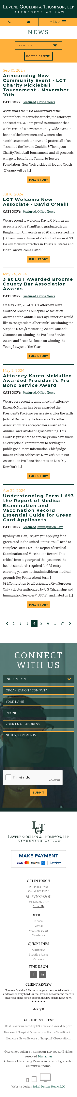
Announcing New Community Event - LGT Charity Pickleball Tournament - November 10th (36, 85)
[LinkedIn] (42, 974)
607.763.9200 (38, 896)
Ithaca (38, 921)
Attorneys (38, 950)
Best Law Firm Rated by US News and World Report (38, 1026)
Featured (29, 102)
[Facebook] (33, 974)
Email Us (38, 906)
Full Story (38, 179)
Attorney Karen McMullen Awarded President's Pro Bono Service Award (37, 380)
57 (62, 623)
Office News (46, 102)
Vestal (39, 926)
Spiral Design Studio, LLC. (49, 1086)
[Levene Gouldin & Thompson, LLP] (38, 9)
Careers (38, 959)
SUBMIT (38, 792)
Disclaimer (45, 1056)
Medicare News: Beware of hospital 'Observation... (38, 1038)
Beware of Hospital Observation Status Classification (38, 1032)
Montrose (38, 935)
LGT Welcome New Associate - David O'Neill (36, 202)
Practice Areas (38, 954)
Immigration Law (50, 527)
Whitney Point (38, 930)
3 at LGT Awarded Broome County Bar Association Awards (38, 284)
